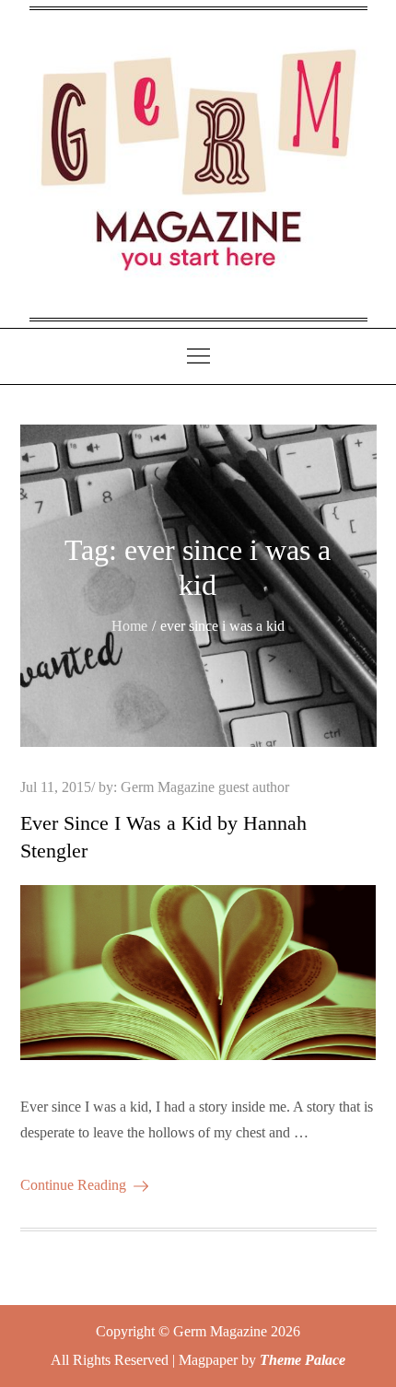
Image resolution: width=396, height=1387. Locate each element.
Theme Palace (302, 1360)
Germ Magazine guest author (205, 787)
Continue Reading (73, 1185)
